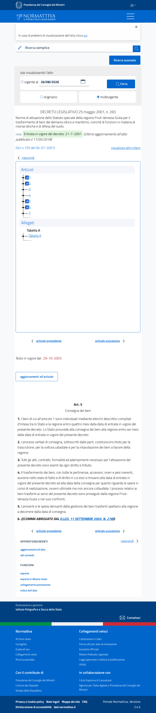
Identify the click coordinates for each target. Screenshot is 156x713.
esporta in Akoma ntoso (33, 579)
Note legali (53, 701)
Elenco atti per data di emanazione (98, 644)
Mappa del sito (71, 701)
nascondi (28, 157)
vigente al (31, 81)
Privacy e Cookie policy (30, 701)
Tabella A (35, 235)
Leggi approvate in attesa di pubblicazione (102, 659)
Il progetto (21, 644)
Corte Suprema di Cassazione (95, 680)
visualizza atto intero (125, 147)
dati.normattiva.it (65, 707)
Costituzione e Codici (90, 639)
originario (50, 97)
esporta (24, 573)
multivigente (109, 97)
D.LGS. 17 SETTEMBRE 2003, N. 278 (86, 518)
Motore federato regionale (93, 654)
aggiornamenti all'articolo (36, 376)
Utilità (82, 664)
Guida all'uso (22, 649)
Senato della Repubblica (29, 690)
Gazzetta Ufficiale (89, 649)
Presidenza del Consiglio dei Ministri (35, 680)
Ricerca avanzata (125, 60)
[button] (83, 81)
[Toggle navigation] (130, 16)
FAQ (84, 701)
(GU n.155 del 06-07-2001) (35, 147)
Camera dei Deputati (27, 685)
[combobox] (78, 48)
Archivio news (23, 639)
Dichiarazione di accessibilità (34, 707)
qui (85, 35)
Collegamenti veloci (26, 654)
